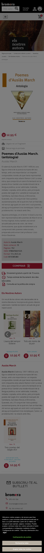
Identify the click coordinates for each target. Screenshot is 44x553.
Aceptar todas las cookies (22, 549)
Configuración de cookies (22, 537)
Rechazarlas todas (21, 543)
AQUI (4, 532)
